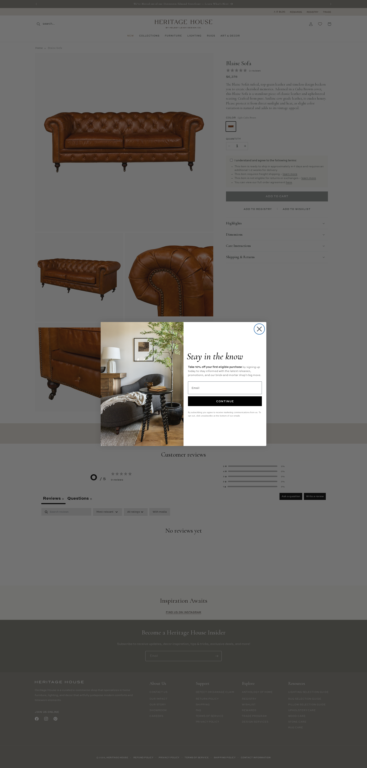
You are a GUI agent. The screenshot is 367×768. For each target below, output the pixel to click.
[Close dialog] (259, 329)
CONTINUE (225, 401)
